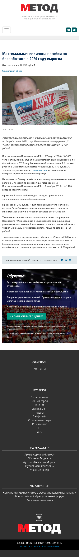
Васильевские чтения (39, 500)
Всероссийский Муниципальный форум (39, 496)
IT (39, 428)
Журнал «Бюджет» (39, 458)
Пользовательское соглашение (39, 546)
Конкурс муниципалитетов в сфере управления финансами (39, 492)
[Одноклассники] (70, 260)
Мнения (39, 405)
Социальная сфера (12, 70)
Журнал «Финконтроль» (39, 466)
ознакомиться (39, 170)
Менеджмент (39, 408)
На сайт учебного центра (27, 316)
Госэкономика (39, 397)
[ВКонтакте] (67, 260)
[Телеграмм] (62, 260)
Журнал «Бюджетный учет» (39, 462)
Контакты (40, 369)
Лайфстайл (39, 416)
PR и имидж (39, 424)
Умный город (39, 401)
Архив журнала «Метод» (39, 454)
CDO (39, 432)
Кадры (39, 412)
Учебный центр (39, 470)
